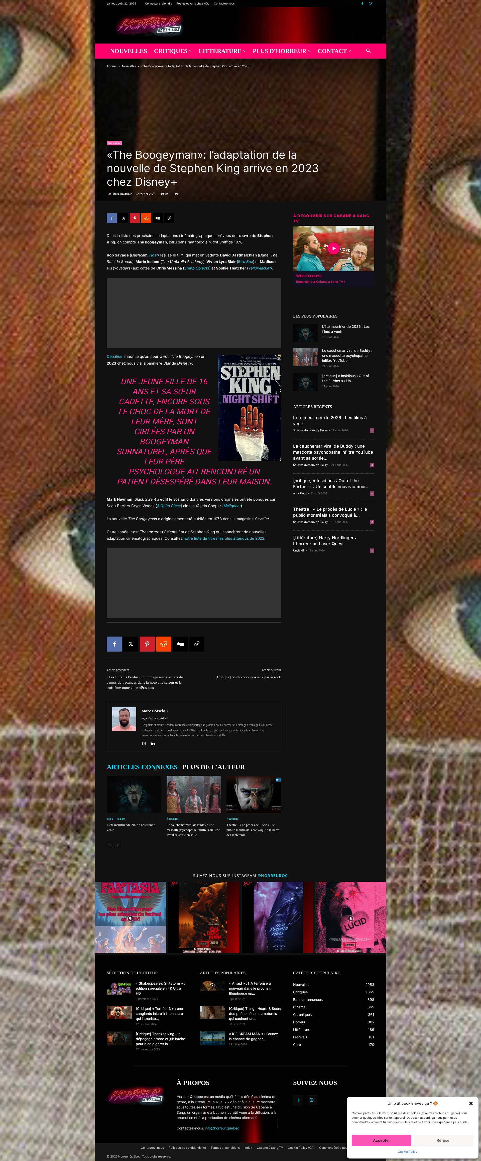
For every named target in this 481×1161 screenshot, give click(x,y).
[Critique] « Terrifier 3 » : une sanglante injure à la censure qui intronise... (159, 1013)
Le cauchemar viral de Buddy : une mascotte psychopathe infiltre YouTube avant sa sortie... (333, 452)
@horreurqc (273, 875)
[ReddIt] (146, 218)
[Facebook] (362, 3)
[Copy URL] (169, 218)
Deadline (115, 356)
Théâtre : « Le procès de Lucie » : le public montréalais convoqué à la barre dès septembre (252, 830)
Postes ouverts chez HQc (192, 3)
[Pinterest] (135, 218)
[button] (470, 1103)
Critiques (170, 51)
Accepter (381, 1140)
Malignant (232, 505)
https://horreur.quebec (154, 718)
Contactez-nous (224, 3)
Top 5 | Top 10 (116, 818)
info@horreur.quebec (222, 1128)
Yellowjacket (259, 268)
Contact (332, 51)
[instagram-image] (130, 917)
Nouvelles (128, 51)
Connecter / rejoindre (158, 3)
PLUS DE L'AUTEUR (213, 767)
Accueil (112, 66)
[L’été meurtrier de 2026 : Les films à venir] (134, 794)
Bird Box (245, 261)
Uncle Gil (299, 550)
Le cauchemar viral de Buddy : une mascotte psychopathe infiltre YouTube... (347, 355)
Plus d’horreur (279, 51)
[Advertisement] (194, 313)
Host (153, 255)
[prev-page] (110, 845)
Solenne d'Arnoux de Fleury (310, 430)
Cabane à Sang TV (270, 1147)
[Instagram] (370, 3)
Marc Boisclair (122, 194)
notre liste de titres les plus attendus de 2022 (224, 538)
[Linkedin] (155, 744)
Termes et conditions (225, 1147)
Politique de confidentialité (187, 1147)
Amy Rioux (300, 493)
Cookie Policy (407, 1151)
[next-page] (118, 845)
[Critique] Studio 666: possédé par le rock (248, 677)
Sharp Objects (196, 268)
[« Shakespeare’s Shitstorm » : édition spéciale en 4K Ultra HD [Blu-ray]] (119, 988)
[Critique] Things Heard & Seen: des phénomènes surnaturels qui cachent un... (255, 1013)
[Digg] (158, 218)
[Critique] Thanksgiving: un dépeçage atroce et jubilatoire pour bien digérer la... (160, 1039)
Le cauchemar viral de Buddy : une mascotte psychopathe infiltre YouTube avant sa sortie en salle (193, 830)
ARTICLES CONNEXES (142, 767)
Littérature (220, 51)
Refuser (444, 1140)
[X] (123, 218)
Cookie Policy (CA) (301, 1147)
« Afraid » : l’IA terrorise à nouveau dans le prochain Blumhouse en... (250, 988)
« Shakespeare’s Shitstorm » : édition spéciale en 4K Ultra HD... (160, 988)
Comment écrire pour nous (337, 1147)
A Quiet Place (169, 505)
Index (248, 1147)
